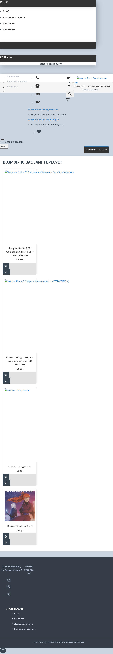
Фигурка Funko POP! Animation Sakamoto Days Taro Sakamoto (20, 252)
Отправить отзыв (95, 149)
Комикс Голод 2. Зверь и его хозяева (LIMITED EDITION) (19, 361)
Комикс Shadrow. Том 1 (20, 526)
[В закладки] (6, 272)
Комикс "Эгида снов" (19, 466)
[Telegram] (9, 593)
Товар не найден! (90, 89)
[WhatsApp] (9, 586)
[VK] (9, 580)
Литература (79, 86)
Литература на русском (99, 86)
